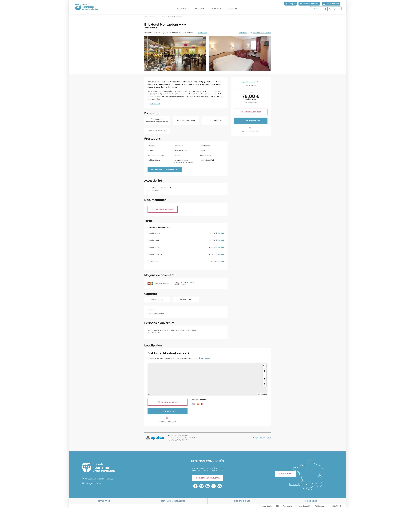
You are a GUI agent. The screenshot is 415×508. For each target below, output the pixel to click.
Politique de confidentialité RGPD (328, 506)
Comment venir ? (285, 474)
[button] (318, 9)
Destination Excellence (173, 501)
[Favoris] (334, 9)
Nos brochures (242, 501)
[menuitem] (86, 7)
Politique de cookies (303, 506)
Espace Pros (104, 501)
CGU (277, 506)
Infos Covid (311, 501)
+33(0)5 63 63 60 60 (93, 484)
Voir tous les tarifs (250, 102)
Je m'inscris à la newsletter (208, 478)
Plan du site (287, 506)
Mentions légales (265, 506)
